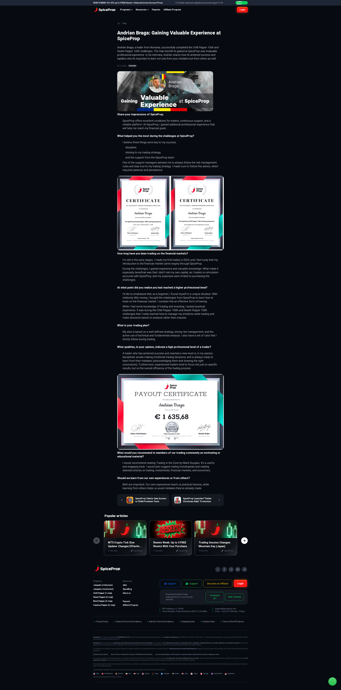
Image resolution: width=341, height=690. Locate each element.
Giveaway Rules (188, 622)
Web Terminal (234, 597)
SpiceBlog (127, 589)
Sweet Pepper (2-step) (103, 597)
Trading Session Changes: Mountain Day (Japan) (215, 544)
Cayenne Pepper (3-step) (104, 605)
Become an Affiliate (217, 583)
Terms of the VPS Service (233, 622)
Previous (96, 540)
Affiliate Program (172, 9)
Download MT (215, 597)
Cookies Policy (208, 622)
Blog (125, 23)
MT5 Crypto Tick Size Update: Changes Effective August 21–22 (124, 544)
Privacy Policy (102, 622)
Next (244, 540)
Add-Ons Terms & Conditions (161, 622)
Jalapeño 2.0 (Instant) (103, 585)
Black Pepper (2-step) (102, 601)
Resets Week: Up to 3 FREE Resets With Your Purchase (170, 544)
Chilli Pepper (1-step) (102, 593)
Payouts (156, 9)
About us (127, 593)
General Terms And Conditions (128, 622)
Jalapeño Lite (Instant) (103, 589)
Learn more (239, 3)
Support (193, 583)
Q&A (125, 585)
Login (242, 9)
